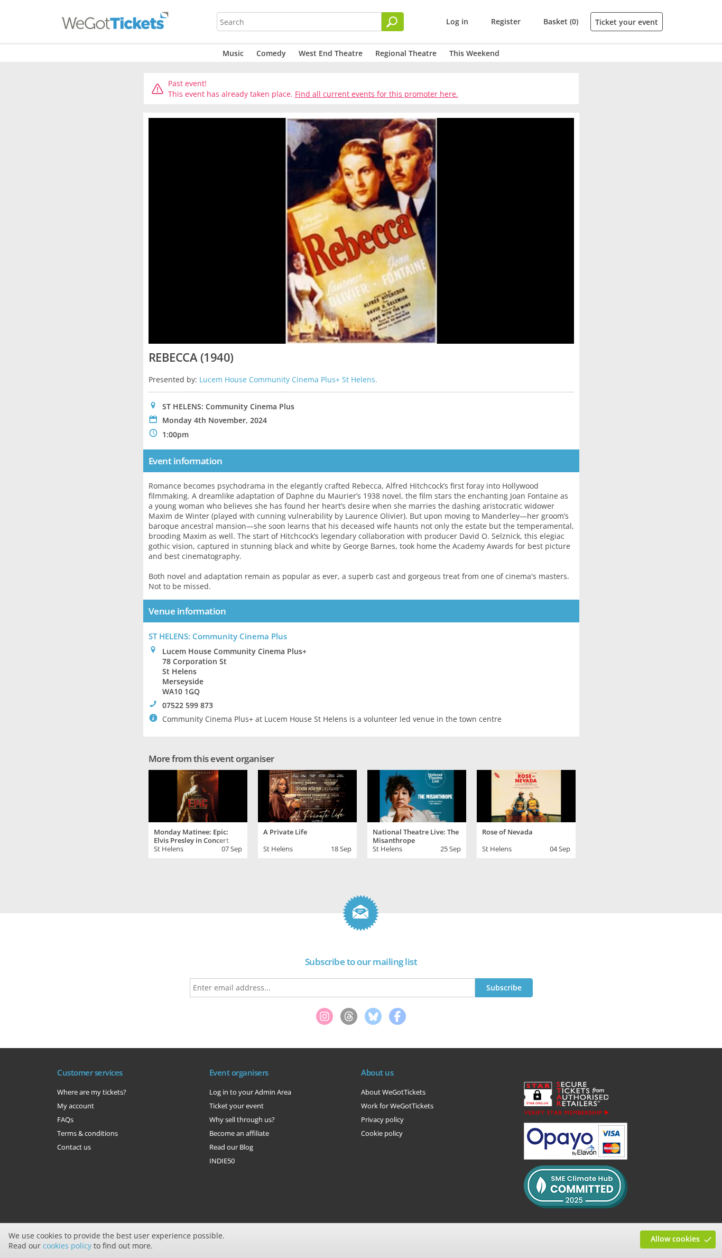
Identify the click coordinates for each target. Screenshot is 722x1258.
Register (506, 21)
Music (233, 53)
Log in (457, 21)
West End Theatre (331, 53)
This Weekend (474, 53)
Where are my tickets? (91, 1092)
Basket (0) (560, 21)
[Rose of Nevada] (526, 794)
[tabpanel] (198, 812)
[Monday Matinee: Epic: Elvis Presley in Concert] (198, 794)
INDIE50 (222, 1160)
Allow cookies (675, 1239)
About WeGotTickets (393, 1092)
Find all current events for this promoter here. (376, 94)
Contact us (74, 1147)
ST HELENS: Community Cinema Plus (218, 636)
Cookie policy (382, 1133)
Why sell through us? (242, 1119)
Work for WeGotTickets (397, 1105)
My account (75, 1105)
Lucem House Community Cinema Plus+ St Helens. (288, 379)
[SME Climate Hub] (575, 1205)
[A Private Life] (307, 794)
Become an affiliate (239, 1133)
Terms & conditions (87, 1133)
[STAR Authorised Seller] (566, 1114)
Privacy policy (382, 1119)
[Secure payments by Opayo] (575, 1157)
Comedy (271, 53)
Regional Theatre (406, 53)
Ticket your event (626, 22)
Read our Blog (231, 1147)
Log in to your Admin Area (250, 1092)
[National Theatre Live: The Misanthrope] (416, 794)
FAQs (65, 1119)
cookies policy (67, 1246)
